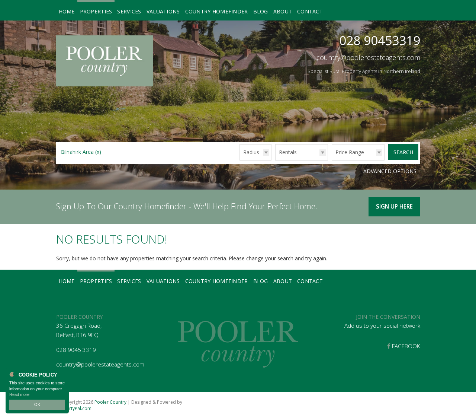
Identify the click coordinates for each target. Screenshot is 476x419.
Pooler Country (110, 402)
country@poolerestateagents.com (368, 57)
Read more (19, 394)
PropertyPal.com (73, 408)
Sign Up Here (394, 206)
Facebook (405, 346)
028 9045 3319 (76, 350)
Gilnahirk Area (81, 151)
